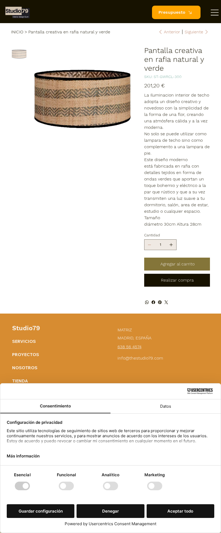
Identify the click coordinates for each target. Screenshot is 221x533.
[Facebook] (153, 302)
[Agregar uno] (171, 244)
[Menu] (215, 12)
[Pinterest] (160, 302)
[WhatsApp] (147, 302)
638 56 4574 (129, 346)
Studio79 (26, 328)
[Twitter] (166, 302)
